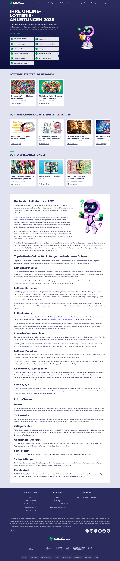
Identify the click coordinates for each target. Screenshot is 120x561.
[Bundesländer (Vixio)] (49, 548)
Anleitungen (94, 3)
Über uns (30, 497)
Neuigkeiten (106, 3)
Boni (57, 497)
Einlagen (63, 3)
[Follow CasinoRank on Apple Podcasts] (108, 531)
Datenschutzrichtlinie (57, 507)
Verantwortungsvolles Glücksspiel (57, 504)
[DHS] (59, 548)
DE (12, 531)
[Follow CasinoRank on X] (95, 531)
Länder (70, 3)
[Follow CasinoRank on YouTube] (100, 531)
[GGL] (35, 548)
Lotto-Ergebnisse (52, 3)
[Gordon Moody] (79, 548)
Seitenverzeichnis (30, 510)
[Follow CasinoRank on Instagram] (91, 531)
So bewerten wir (30, 507)
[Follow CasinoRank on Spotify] (104, 531)
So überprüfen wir (30, 504)
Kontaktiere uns (30, 501)
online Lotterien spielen (22, 220)
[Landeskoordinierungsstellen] (68, 548)
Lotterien (41, 3)
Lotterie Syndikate (81, 3)
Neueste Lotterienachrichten (86, 497)
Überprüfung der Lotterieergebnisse (61, 319)
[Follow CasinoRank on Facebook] (87, 531)
